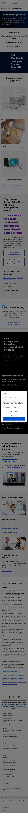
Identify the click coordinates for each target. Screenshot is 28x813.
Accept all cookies (14, 418)
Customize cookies (14, 411)
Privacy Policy (16, 407)
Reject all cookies (14, 415)
